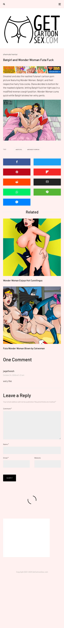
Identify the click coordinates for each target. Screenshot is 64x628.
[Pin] (16, 172)
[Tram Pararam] (32, 72)
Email (6, 458)
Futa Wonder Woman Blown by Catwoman (24, 348)
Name (6, 444)
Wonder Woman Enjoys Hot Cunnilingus (22, 280)
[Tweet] (47, 162)
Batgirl (19, 149)
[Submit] (16, 182)
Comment (7, 408)
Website (37, 458)
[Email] (47, 182)
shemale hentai (10, 54)
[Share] (16, 162)
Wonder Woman (33, 149)
